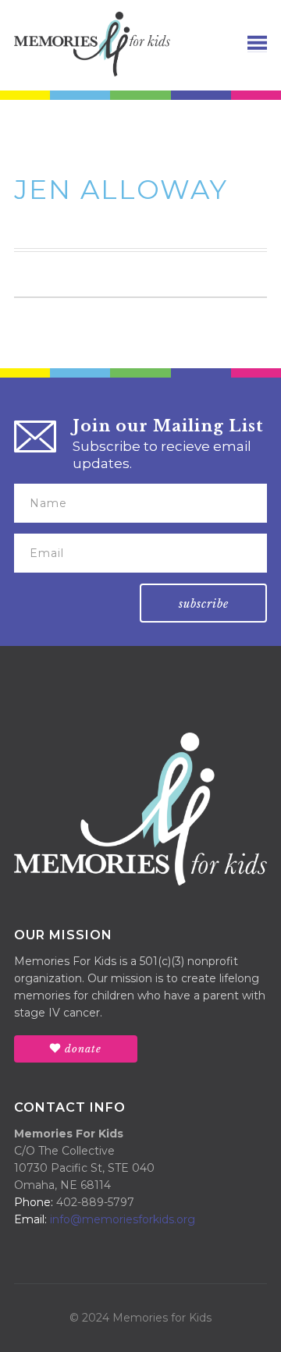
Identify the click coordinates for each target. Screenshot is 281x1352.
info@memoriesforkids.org (122, 1219)
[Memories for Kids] (92, 43)
